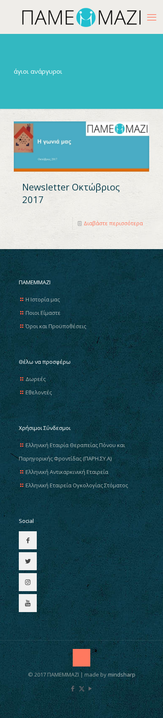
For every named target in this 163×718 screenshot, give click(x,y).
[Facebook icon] (73, 688)
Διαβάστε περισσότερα (113, 223)
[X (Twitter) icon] (82, 688)
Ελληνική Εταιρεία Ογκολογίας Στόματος (76, 485)
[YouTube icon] (90, 688)
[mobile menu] (152, 17)
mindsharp (121, 674)
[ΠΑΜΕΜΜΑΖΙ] (81, 16)
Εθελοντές (38, 392)
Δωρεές (35, 379)
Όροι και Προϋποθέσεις (55, 326)
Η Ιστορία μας (42, 299)
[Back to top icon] (81, 658)
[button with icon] (28, 540)
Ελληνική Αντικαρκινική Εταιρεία (66, 472)
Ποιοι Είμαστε (43, 313)
